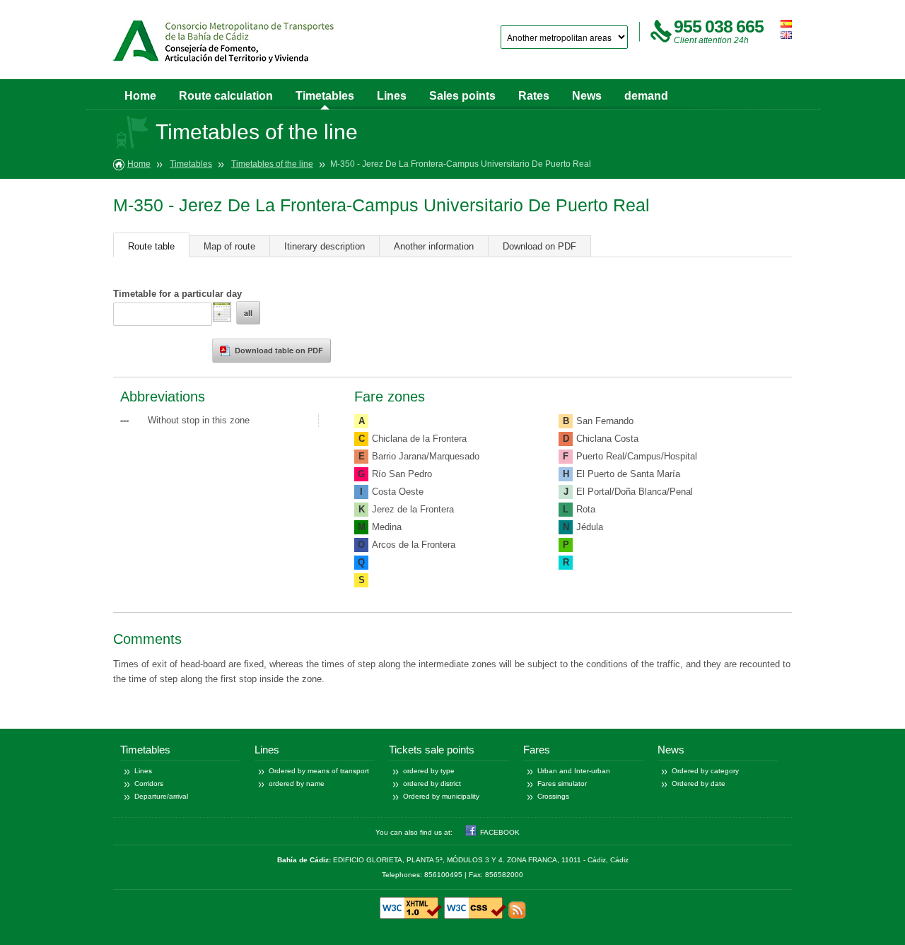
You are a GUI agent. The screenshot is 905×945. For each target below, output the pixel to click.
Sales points (462, 96)
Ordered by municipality (441, 796)
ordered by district (432, 783)
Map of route (229, 246)
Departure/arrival (161, 796)
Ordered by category (705, 771)
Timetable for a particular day (177, 293)
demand (646, 96)
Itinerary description (324, 246)
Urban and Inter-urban (573, 771)
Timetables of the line (272, 164)
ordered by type (429, 771)
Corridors (148, 783)
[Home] (223, 44)
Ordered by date (698, 783)
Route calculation (226, 96)
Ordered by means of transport (319, 771)
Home (140, 96)
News (587, 96)
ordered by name (297, 783)
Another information (434, 246)
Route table (151, 246)
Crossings (553, 796)
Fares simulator (562, 783)
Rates (533, 96)
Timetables (325, 96)
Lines (392, 96)
